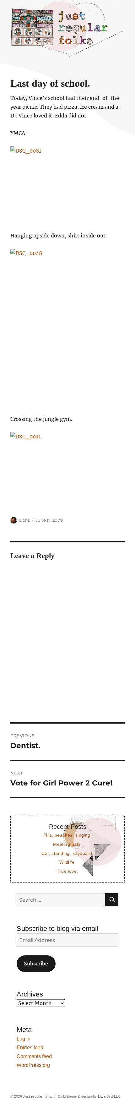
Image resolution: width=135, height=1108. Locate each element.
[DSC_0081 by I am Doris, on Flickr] (67, 184)
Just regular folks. (37, 1096)
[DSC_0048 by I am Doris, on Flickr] (67, 327)
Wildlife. (67, 862)
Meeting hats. (67, 844)
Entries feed (30, 1047)
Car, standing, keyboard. (67, 853)
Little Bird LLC (109, 1096)
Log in (23, 1038)
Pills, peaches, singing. (67, 835)
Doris (24, 520)
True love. (67, 871)
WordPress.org (33, 1065)
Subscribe (36, 963)
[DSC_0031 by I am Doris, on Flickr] (67, 470)
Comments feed (34, 1056)
